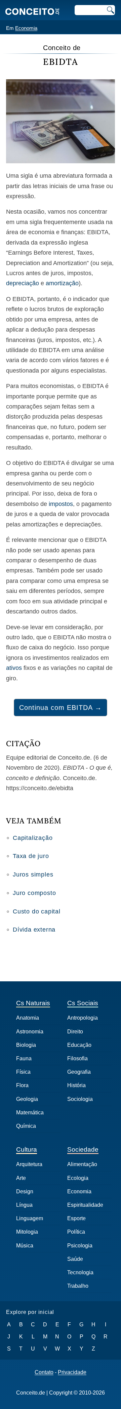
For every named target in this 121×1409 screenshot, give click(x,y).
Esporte (76, 1218)
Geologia (27, 1099)
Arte (21, 1178)
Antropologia (82, 1018)
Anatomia (27, 1018)
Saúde (75, 1259)
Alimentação (82, 1164)
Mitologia (27, 1232)
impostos (61, 504)
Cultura (26, 1149)
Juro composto (34, 893)
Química (26, 1126)
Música (24, 1245)
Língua (24, 1205)
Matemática (30, 1112)
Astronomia (29, 1031)
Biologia (26, 1045)
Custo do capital (37, 911)
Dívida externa (34, 929)
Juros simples (33, 874)
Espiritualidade (85, 1205)
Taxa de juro (31, 856)
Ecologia (77, 1178)
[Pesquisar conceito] (110, 10)
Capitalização (32, 838)
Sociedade (82, 1149)
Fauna (24, 1058)
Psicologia (79, 1245)
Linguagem (29, 1218)
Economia (26, 28)
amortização (62, 283)
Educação (79, 1045)
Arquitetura (29, 1164)
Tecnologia (80, 1272)
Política (76, 1232)
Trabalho (77, 1286)
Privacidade (72, 1372)
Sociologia (80, 1099)
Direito (75, 1031)
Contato (44, 1372)
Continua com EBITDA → (60, 707)
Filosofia (77, 1058)
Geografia (79, 1072)
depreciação (22, 283)
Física (23, 1072)
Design (24, 1191)
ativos (14, 668)
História (76, 1085)
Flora (22, 1085)
